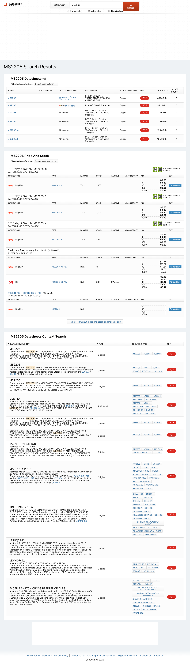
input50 (158, 449)
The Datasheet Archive (13, 4)
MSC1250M (149, 413)
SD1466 (148, 508)
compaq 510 (152, 485)
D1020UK (137, 501)
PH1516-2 (137, 534)
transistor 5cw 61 (142, 515)
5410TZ (20, 478)
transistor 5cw (141, 511)
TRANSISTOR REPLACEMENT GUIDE (148, 523)
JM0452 (148, 584)
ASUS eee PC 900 (141, 474)
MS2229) (156, 464)
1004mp (136, 571)
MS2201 (70, 406)
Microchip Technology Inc (24, 292)
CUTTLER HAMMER (151, 606)
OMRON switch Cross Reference (148, 594)
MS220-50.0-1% (59, 267)
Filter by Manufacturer (22, 84)
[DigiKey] (11, 185)
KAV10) (146, 464)
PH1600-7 (137, 508)
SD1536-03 (138, 410)
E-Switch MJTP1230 (142, 599)
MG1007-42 (152, 564)
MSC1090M (151, 406)
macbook (154, 478)
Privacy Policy (61, 655)
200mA (85, 371)
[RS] (11, 282)
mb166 (155, 471)
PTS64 (136, 580)
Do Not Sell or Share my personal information (93, 655)
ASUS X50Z (138, 485)
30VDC (13, 374)
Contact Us (145, 655)
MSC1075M (138, 406)
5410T (77, 476)
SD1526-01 (35, 408)
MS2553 (136, 403)
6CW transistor (141, 527)
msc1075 (137, 413)
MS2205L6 (57, 185)
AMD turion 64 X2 (141, 481)
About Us (158, 655)
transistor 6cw (141, 518)
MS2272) (85, 476)
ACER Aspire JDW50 (142, 488)
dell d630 (156, 474)
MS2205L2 (57, 212)
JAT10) (136, 467)
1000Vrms (146, 371)
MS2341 (147, 403)
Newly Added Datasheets (39, 655)
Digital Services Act (128, 655)
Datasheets (75, 11)
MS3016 (156, 527)
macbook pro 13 (141, 471)
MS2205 (56, 309)
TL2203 (136, 609)
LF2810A (148, 501)
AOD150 (136, 464)
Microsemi (69, 105)
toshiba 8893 (139, 478)
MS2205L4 (57, 239)
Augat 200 (138, 613)
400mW (157, 354)
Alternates (96, 11)
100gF (136, 371)
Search (131, 8)
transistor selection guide (147, 531)
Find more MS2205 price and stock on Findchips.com (95, 321)
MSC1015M (151, 399)
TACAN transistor (142, 453)
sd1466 (158, 515)
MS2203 (136, 396)
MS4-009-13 (138, 564)
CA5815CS (147, 497)
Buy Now (176, 185)
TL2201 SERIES (149, 609)
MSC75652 (150, 504)
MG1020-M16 (139, 568)
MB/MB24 (137, 584)
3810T (154, 467)
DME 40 (149, 410)
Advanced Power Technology (67, 98)
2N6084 (149, 494)
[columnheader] (21, 90)
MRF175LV (137, 504)
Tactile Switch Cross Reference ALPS (148, 588)
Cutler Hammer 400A (143, 602)
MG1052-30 (148, 571)
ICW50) (58, 478)
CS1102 (145, 580)
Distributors (117, 11)
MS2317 (136, 606)
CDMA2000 (81, 521)
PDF (144, 98)
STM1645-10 (150, 534)
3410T (145, 467)
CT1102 (155, 580)
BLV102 (136, 497)
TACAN (157, 453)
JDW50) (57, 482)
